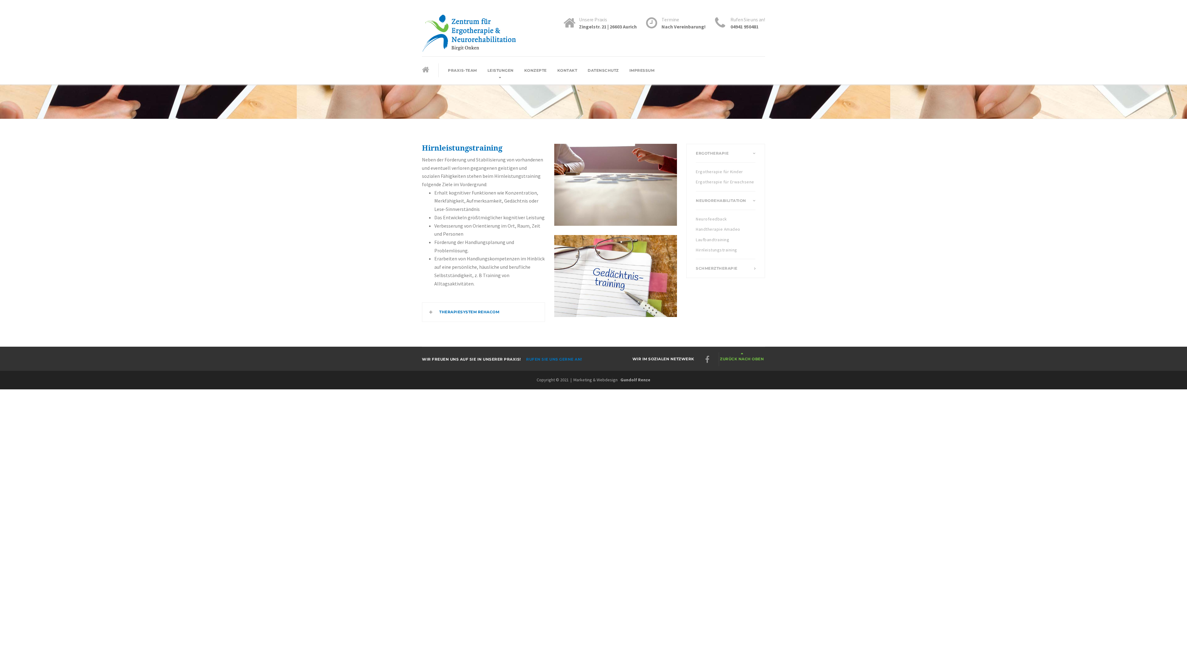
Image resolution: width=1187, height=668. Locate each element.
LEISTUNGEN (500, 70)
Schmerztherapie (717, 268)
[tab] (483, 312)
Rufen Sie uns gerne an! (554, 359)
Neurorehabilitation (721, 200)
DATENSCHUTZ (603, 70)
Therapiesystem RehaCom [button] (469, 312)
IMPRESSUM (642, 70)
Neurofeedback (711, 219)
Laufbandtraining (712, 239)
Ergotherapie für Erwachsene (725, 182)
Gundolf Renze (635, 380)
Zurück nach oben (742, 359)
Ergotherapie (712, 153)
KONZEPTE (535, 70)
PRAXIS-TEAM (462, 70)
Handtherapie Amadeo (718, 229)
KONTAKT (567, 70)
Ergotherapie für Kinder (719, 171)
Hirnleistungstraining (716, 250)
